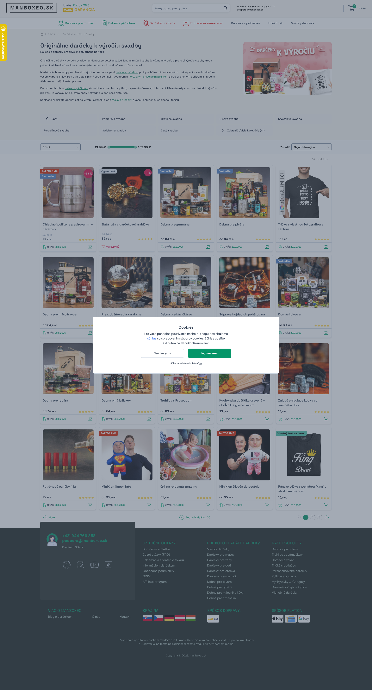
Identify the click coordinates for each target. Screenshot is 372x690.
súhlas (151, 338)
